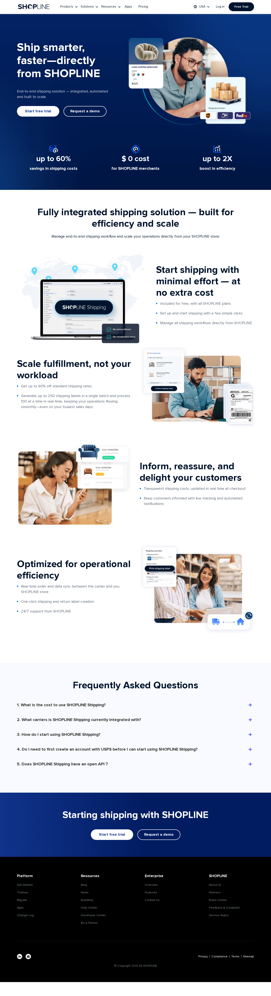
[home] (34, 6)
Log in (220, 6)
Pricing (143, 6)
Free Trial (241, 6)
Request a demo (85, 111)
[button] (69, 6)
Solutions (87, 6)
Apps (128, 6)
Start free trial (38, 111)
